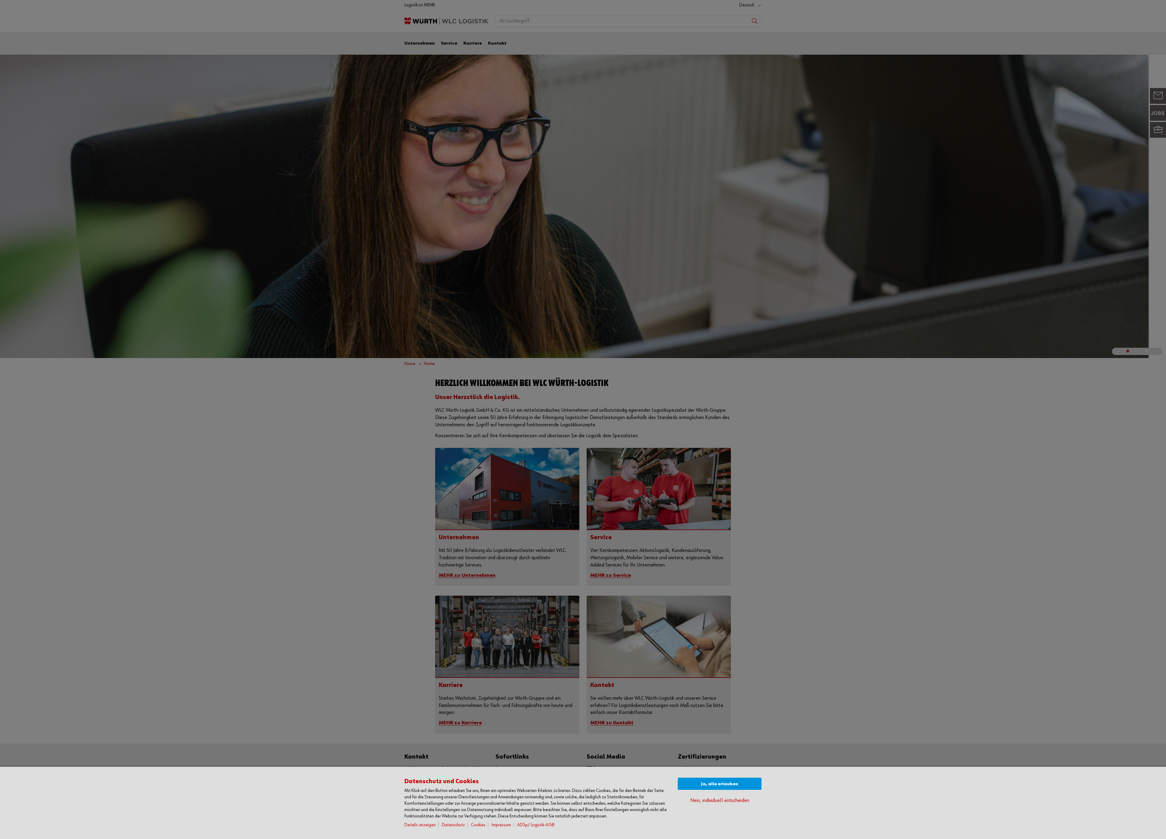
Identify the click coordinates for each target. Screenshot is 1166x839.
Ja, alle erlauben (719, 784)
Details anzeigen (420, 825)
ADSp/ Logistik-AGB (535, 825)
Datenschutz (453, 825)
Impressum (501, 825)
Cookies (478, 825)
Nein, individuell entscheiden (719, 800)
